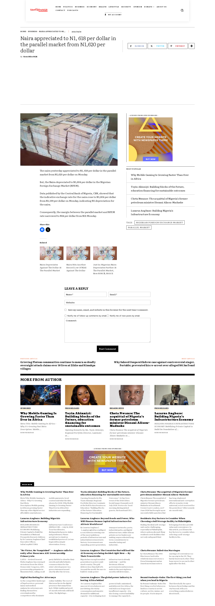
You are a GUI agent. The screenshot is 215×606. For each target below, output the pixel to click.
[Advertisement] (107, 82)
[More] (192, 46)
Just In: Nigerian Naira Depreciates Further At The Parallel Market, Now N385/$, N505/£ (104, 269)
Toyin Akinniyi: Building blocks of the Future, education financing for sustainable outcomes (158, 188)
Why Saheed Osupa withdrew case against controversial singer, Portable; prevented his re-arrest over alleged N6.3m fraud (154, 363)
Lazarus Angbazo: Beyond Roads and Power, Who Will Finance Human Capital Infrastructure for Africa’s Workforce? (107, 521)
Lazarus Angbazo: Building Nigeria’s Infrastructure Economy (152, 212)
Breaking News (117, 408)
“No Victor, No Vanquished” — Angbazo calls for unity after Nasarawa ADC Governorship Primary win (46, 553)
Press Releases (72, 408)
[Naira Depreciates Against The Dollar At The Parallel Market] (51, 253)
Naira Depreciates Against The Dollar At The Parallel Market (50, 267)
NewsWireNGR (30, 56)
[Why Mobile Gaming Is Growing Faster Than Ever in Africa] (40, 395)
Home (23, 31)
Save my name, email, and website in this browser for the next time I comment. (108, 309)
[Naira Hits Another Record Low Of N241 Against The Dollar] (78, 253)
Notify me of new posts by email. (125, 316)
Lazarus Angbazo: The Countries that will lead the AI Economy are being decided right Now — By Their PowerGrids (107, 553)
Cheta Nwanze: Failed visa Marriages (160, 550)
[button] (182, 10)
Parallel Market (139, 227)
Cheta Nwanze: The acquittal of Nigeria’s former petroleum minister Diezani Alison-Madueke (159, 200)
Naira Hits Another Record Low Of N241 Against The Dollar (76, 267)
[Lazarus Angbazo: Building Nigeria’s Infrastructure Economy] (174, 395)
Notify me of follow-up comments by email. (87, 316)
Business (32, 31)
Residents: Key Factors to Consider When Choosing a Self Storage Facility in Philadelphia (165, 520)
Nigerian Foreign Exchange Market (159, 222)
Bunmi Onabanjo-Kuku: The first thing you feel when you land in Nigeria (165, 579)
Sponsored (25, 408)
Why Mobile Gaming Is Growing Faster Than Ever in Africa (38, 417)
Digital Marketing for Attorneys (38, 577)
